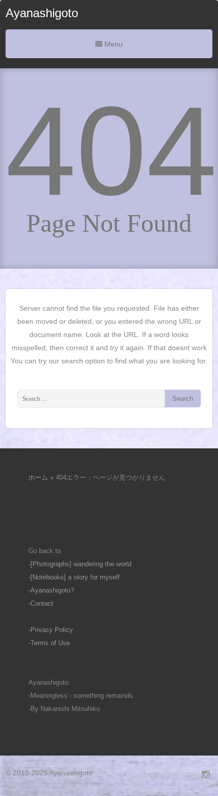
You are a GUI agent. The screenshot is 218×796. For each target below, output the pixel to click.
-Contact (40, 603)
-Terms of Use (49, 643)
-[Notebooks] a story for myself (74, 577)
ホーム (38, 477)
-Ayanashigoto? (51, 590)
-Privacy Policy (50, 630)
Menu (112, 44)
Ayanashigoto (42, 13)
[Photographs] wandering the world (80, 564)
